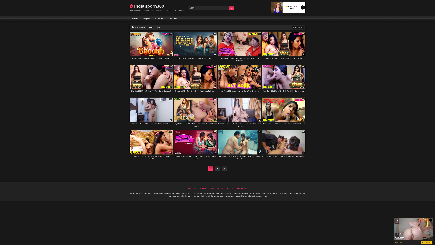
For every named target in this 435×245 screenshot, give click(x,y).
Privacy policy (242, 188)
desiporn (146, 19)
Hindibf (230, 188)
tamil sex (202, 188)
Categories (173, 19)
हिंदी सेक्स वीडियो (159, 19)
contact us (191, 188)
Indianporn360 (148, 6)
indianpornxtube (216, 188)
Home (136, 19)
